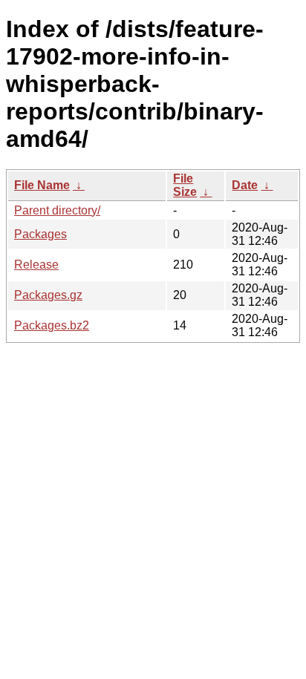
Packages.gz (48, 295)
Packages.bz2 (51, 325)
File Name (42, 185)
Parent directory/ (57, 210)
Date (245, 185)
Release (36, 264)
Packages (40, 234)
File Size (185, 185)
